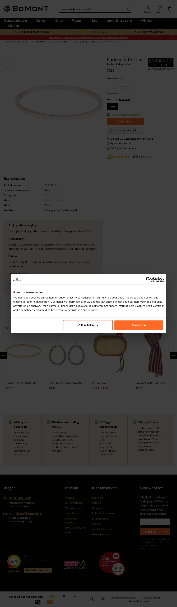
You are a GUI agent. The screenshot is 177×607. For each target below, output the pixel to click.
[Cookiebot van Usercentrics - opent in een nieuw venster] (148, 279)
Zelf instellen (86, 325)
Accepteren (139, 325)
